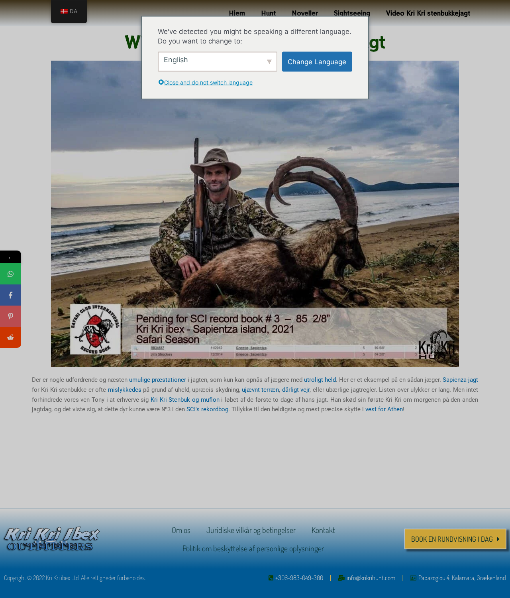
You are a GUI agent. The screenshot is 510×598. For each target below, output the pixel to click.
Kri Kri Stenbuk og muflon (185, 399)
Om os (181, 530)
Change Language (317, 61)
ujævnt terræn (260, 389)
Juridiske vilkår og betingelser (251, 530)
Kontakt (323, 530)
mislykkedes (124, 389)
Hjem (237, 13)
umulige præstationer (157, 379)
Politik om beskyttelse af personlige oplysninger (253, 548)
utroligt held (320, 379)
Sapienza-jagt (460, 379)
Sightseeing (352, 13)
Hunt (268, 13)
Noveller (305, 13)
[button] (455, 539)
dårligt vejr (296, 389)
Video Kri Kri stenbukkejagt (428, 13)
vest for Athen (384, 409)
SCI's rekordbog (207, 409)
